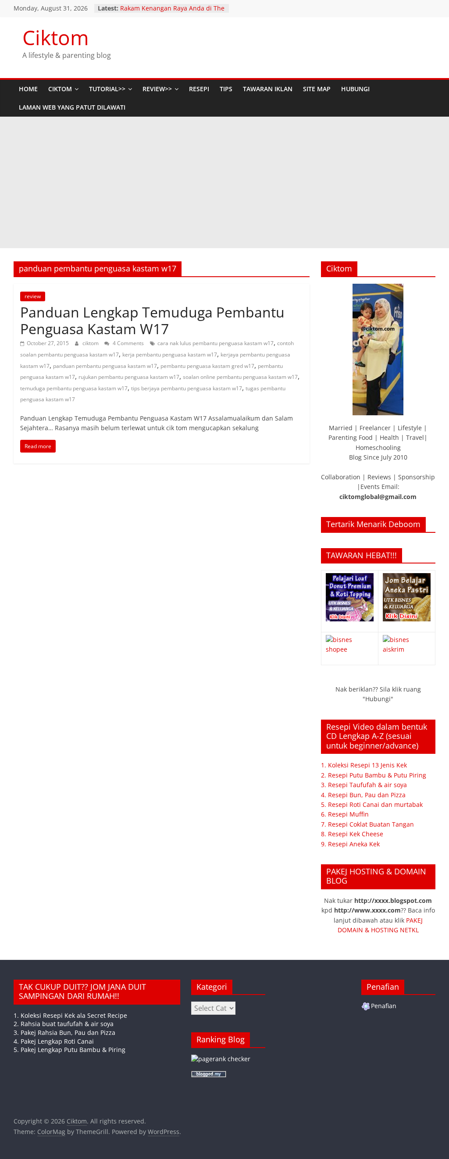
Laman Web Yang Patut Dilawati (72, 107)
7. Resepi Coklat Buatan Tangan (367, 824)
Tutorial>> (107, 89)
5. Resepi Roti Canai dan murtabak (372, 804)
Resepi (199, 89)
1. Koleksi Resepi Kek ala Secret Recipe (70, 1015)
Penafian (383, 1006)
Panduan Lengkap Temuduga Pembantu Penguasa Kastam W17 (152, 320)
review (33, 296)
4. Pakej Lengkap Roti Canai (54, 1041)
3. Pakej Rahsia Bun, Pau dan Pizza (64, 1032)
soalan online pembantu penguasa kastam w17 (240, 377)
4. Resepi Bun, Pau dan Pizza (363, 795)
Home (28, 89)
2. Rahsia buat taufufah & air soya (64, 1024)
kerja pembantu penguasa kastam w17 (169, 354)
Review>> (157, 89)
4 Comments (127, 343)
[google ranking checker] (220, 1059)
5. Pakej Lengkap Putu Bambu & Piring (69, 1049)
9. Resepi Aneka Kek (350, 844)
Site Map (317, 89)
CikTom (60, 89)
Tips (226, 89)
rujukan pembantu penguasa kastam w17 (128, 377)
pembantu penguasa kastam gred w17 (207, 366)
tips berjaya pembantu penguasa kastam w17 (186, 388)
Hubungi (355, 89)
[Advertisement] (224, 182)
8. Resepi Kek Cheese (352, 834)
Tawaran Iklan (267, 89)
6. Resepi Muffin (345, 814)
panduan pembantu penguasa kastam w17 (105, 366)
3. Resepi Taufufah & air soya (364, 785)
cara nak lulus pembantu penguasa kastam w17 (215, 343)
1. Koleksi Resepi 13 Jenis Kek (364, 765)
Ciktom (55, 37)
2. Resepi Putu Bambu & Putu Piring (373, 775)
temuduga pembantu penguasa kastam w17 (74, 388)
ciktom (91, 343)
